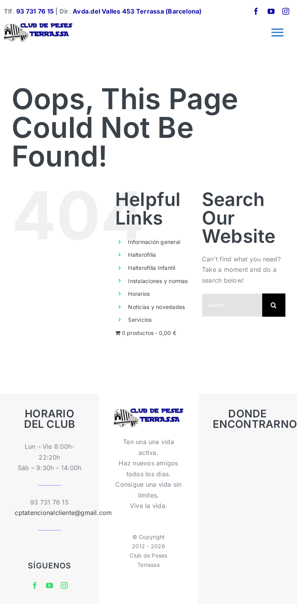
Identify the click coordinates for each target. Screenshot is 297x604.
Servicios (140, 319)
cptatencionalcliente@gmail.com (63, 512)
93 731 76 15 (35, 11)
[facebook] (256, 11)
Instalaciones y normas (158, 281)
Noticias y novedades (156, 307)
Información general (154, 242)
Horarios (139, 293)
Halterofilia (142, 254)
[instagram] (285, 11)
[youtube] (271, 11)
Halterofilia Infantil (151, 267)
